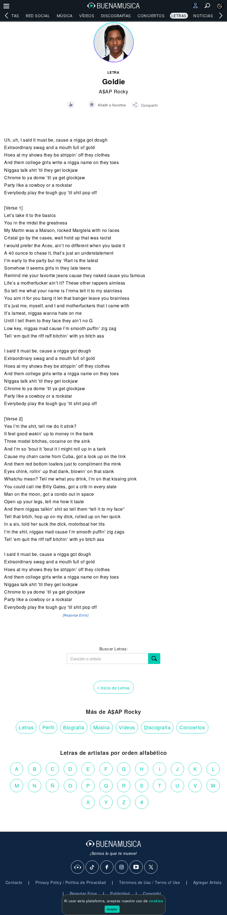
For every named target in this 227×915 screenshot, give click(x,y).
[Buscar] (154, 658)
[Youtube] (136, 867)
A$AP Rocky (113, 91)
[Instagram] (121, 867)
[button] (145, 105)
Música (65, 15)
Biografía (73, 727)
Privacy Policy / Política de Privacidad (70, 882)
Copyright (152, 893)
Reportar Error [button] (83, 893)
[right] (220, 15)
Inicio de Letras (113, 687)
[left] (6, 15)
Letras (179, 15)
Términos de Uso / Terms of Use (149, 882)
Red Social (38, 15)
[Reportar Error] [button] (75, 615)
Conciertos (151, 15)
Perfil (48, 727)
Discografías (116, 15)
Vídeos (86, 15)
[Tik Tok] (92, 867)
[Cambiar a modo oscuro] (219, 6)
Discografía (157, 727)
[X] (151, 867)
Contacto (14, 882)
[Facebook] (107, 867)
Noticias (203, 15)
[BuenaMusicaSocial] (77, 867)
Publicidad (120, 893)
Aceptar (112, 909)
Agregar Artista (207, 882)
